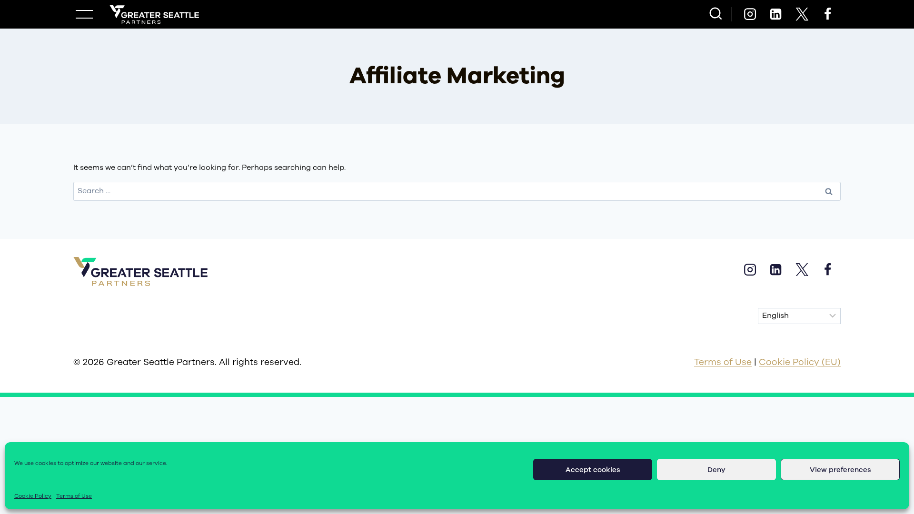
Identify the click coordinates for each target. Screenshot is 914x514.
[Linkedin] (776, 14)
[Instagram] (750, 14)
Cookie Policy (32, 496)
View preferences (840, 469)
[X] (802, 14)
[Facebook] (828, 14)
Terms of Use (74, 496)
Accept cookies (593, 469)
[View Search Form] (715, 14)
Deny (716, 469)
